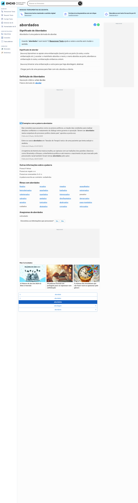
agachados (44, 190)
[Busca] (80, 3)
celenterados (25, 194)
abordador (58, 298)
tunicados (43, 202)
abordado (58, 294)
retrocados (84, 206)
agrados (23, 202)
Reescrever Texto (57, 41)
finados (22, 186)
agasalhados (84, 186)
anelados (43, 198)
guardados (44, 194)
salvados (23, 198)
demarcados (84, 198)
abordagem (58, 306)
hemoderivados (26, 190)
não (62, 221)
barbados (63, 190)
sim (57, 221)
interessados (65, 194)
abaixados (43, 206)
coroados (63, 206)
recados (43, 186)
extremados (84, 190)
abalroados (64, 202)
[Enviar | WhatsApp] (98, 24)
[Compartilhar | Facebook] (95, 24)
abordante (58, 309)
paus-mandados (86, 202)
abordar (38, 83)
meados (63, 186)
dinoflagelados (65, 198)
